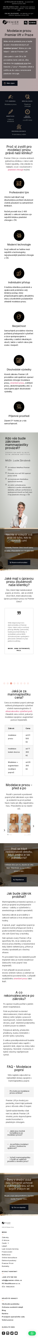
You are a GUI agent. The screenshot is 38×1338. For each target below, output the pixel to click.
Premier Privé (7, 1263)
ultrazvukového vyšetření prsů (18, 711)
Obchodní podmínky (10, 1304)
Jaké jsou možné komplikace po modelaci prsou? (16, 1133)
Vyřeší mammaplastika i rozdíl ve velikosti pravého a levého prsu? (18, 1159)
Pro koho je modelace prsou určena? (19, 1092)
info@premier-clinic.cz (12, 1280)
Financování (7, 1252)
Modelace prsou (10, 104)
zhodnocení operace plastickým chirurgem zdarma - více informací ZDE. (19, 8)
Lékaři (4, 1246)
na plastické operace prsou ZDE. (19, 2)
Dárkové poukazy (9, 1260)
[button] (25, 22)
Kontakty (5, 1266)
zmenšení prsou (17, 383)
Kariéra (5, 1314)
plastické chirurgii (15, 170)
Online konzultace (9, 1258)
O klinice (5, 1240)
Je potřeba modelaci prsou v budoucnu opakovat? (17, 1146)
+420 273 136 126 (9, 1277)
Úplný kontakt (8, 1291)
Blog (4, 1310)
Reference (6, 1255)
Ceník (4, 1243)
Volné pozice (7, 1320)
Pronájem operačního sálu (13, 1317)
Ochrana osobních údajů (12, 1307)
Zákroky (5, 1237)
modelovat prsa (20, 63)
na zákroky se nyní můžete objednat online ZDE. (19, 14)
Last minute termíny (10, 1249)
